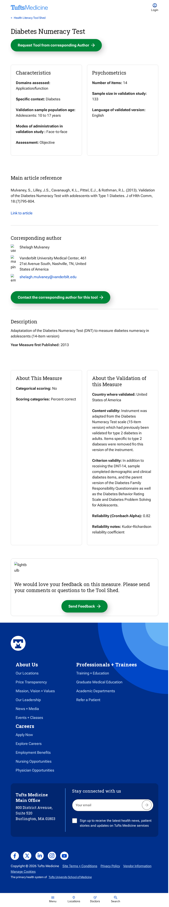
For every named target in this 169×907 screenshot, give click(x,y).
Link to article (22, 213)
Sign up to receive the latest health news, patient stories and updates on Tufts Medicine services (115, 823)
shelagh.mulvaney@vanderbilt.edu (48, 277)
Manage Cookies (23, 872)
